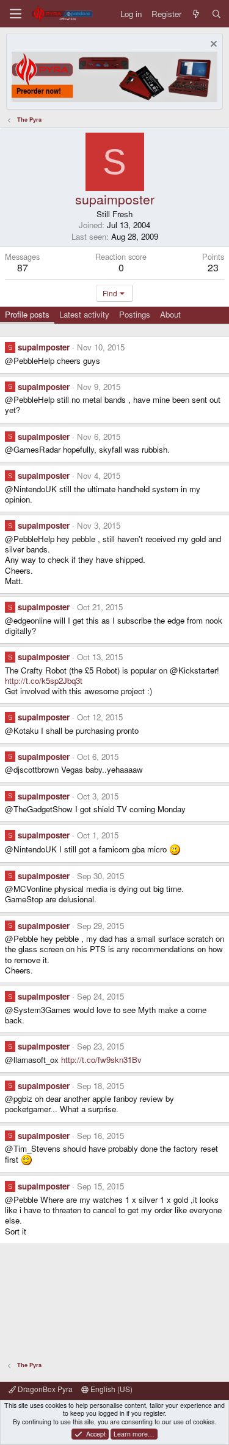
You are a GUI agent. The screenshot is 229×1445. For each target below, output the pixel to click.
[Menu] (15, 13)
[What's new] (196, 14)
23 (213, 267)
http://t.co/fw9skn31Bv (101, 1059)
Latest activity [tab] (84, 314)
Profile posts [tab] (27, 314)
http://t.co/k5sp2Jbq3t (43, 680)
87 (22, 267)
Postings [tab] (134, 314)
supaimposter (44, 347)
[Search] (216, 14)
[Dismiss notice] (212, 45)
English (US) (111, 1389)
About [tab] (170, 314)
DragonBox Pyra (44, 1389)
